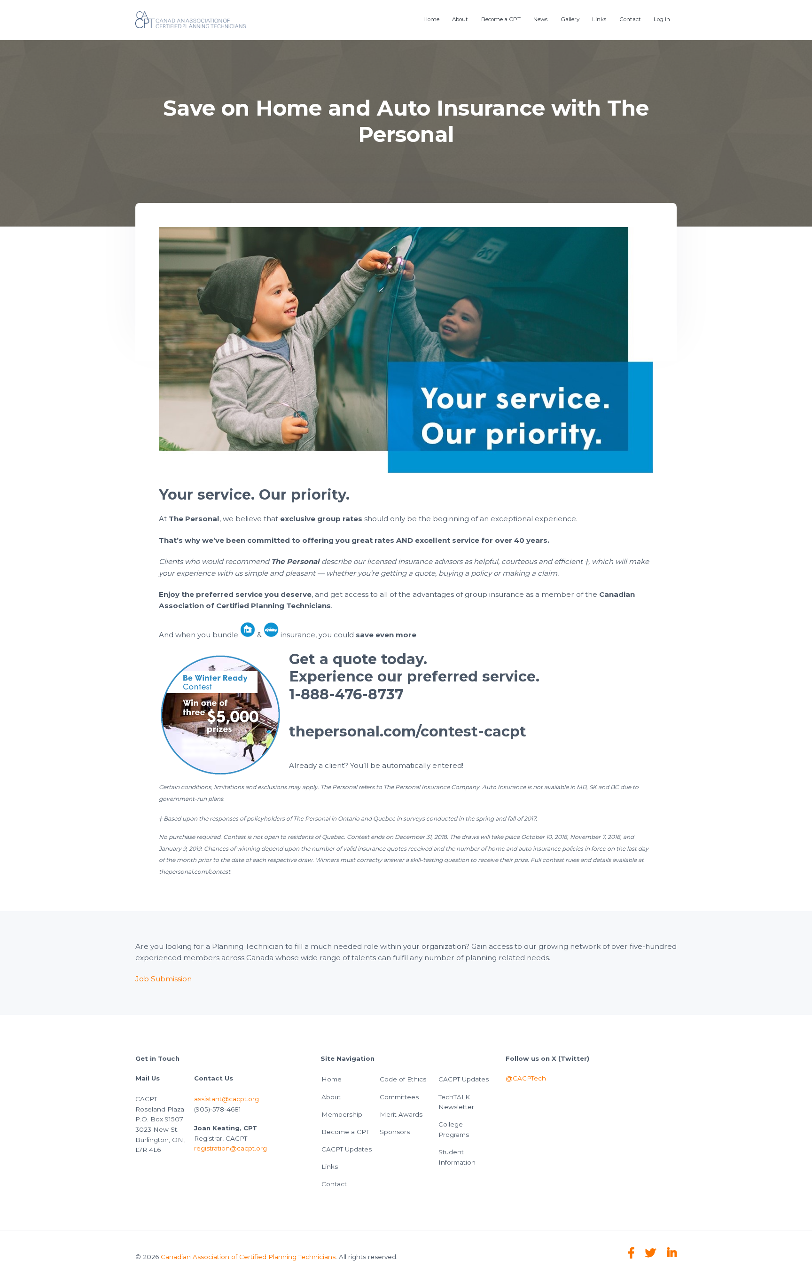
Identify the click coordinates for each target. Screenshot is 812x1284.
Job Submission (163, 978)
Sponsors (395, 1131)
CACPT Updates (346, 1149)
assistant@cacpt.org (226, 1099)
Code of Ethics (403, 1079)
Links (329, 1166)
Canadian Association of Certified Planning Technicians (248, 1257)
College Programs (453, 1129)
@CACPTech (526, 1078)
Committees (399, 1097)
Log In (662, 19)
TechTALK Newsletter (456, 1102)
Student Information (457, 1157)
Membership (341, 1114)
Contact (334, 1184)
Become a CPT (345, 1131)
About (331, 1097)
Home (331, 1079)
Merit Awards (401, 1114)
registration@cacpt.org (230, 1148)
